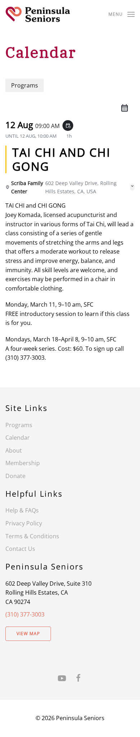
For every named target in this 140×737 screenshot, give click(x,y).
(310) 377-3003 (25, 614)
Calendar (17, 437)
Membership (22, 463)
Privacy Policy (23, 523)
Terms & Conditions (32, 536)
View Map (28, 633)
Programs (18, 425)
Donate (15, 476)
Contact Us (20, 549)
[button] (121, 14)
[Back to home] (37, 14)
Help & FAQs (22, 510)
